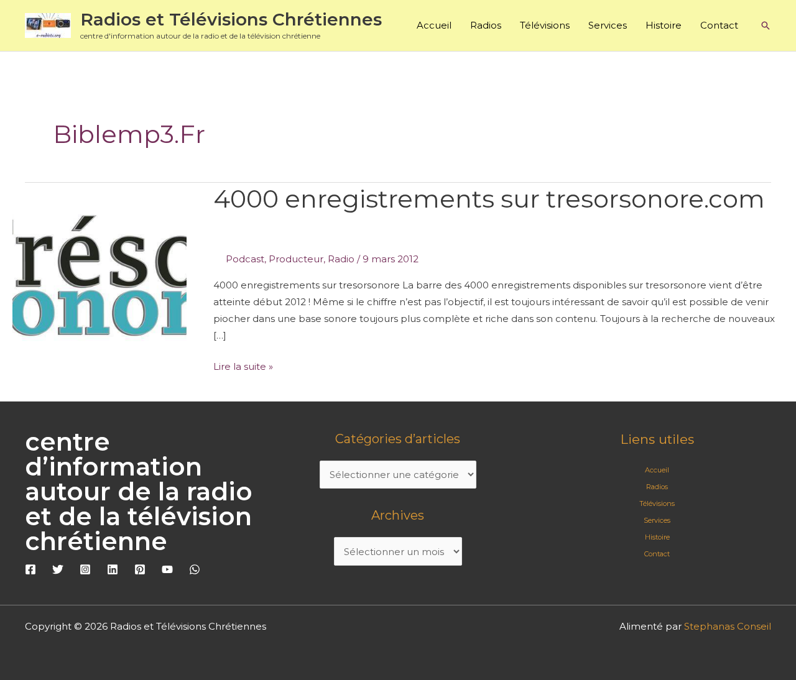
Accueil (434, 25)
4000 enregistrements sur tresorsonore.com (489, 198)
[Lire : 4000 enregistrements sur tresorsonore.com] (99, 281)
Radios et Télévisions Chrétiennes (231, 19)
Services (607, 25)
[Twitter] (57, 569)
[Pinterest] (140, 569)
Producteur (296, 259)
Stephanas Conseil (727, 626)
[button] (765, 25)
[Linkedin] (112, 569)
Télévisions (545, 25)
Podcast (245, 259)
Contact (719, 25)
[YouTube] (167, 569)
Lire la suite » (243, 365)
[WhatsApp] (194, 569)
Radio (341, 259)
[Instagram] (85, 569)
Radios (485, 25)
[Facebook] (30, 569)
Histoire (664, 25)
